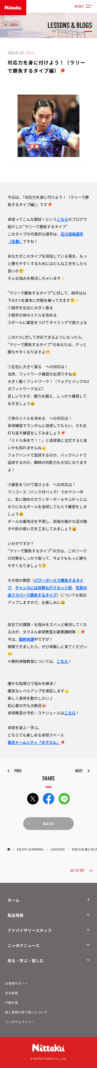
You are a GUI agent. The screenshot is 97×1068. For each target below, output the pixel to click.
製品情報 (16, 915)
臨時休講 (26, 639)
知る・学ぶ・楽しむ (26, 960)
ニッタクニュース (24, 945)
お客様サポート (16, 983)
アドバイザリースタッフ (30, 930)
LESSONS (58, 849)
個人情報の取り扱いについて (26, 1012)
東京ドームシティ (23, 742)
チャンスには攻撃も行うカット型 (43, 587)
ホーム (13, 900)
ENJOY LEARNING (30, 849)
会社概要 (11, 993)
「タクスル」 (49, 742)
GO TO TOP (77, 870)
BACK (13, 24)
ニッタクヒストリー (19, 1021)
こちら (62, 219)
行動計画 (11, 1002)
